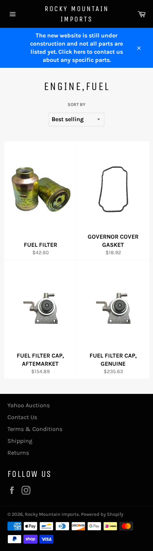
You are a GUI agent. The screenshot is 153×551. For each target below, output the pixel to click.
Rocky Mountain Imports (77, 13)
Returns (18, 452)
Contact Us (22, 417)
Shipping (19, 440)
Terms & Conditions (34, 428)
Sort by (76, 104)
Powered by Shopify (102, 514)
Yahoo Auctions (28, 405)
